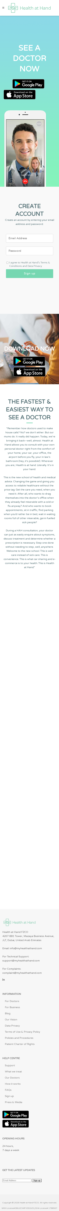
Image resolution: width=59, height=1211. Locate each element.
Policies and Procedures (19, 1038)
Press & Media (13, 1102)
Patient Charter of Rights (20, 1044)
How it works (13, 1083)
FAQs (8, 1090)
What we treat (13, 1071)
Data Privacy (12, 1025)
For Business (12, 1007)
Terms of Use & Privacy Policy (22, 1031)
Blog (7, 1013)
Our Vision (11, 1019)
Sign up (9, 1096)
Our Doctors (12, 1077)
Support (10, 1065)
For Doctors (12, 1001)
